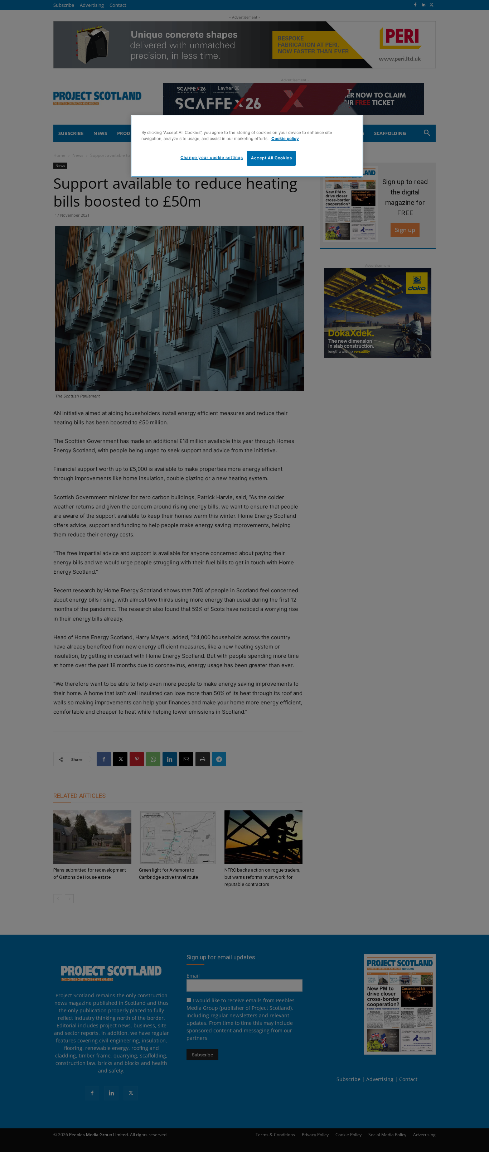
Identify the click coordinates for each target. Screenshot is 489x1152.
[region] (247, 146)
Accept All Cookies (271, 157)
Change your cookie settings (211, 157)
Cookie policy (285, 138)
